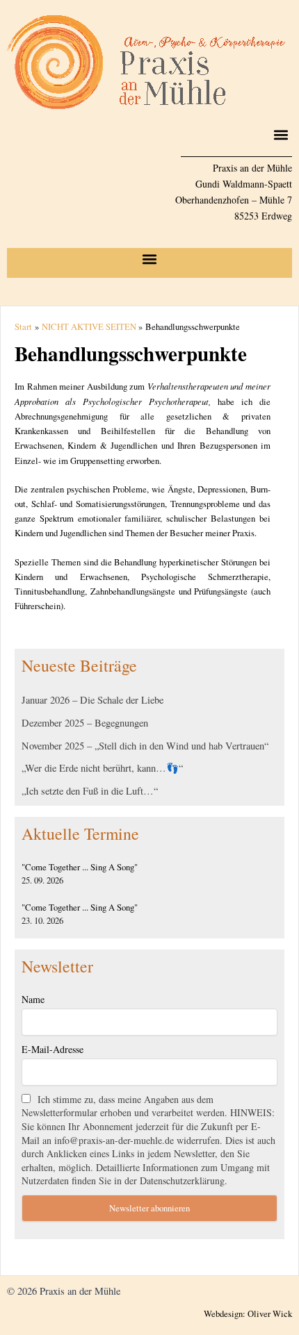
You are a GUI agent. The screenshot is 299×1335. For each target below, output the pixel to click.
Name (33, 999)
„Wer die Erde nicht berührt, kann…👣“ (102, 767)
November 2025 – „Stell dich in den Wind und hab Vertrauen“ (145, 745)
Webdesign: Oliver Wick (248, 1314)
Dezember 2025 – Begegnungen (85, 722)
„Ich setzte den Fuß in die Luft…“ (90, 790)
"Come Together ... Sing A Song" (80, 867)
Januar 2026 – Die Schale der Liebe (92, 699)
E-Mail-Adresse (52, 1049)
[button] (280, 134)
